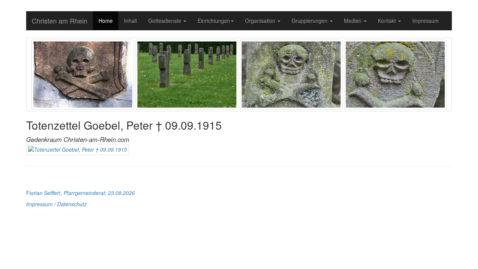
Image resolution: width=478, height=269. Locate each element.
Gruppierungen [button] (310, 20)
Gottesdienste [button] (165, 20)
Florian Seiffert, (80, 193)
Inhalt (130, 20)
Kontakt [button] (387, 20)
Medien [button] (353, 20)
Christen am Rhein (59, 20)
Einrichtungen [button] (214, 20)
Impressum (425, 20)
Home (106, 20)
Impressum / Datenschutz (56, 204)
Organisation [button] (261, 20)
